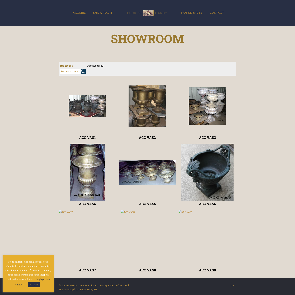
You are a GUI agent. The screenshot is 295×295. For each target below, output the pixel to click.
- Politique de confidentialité (113, 285)
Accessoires (95, 65)
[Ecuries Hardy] (147, 13)
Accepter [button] (34, 284)
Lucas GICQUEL (88, 289)
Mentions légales (88, 285)
